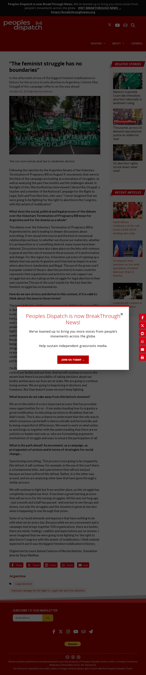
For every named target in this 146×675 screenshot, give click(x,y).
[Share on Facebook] (142, 317)
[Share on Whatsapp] (142, 341)
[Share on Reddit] (142, 333)
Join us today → (73, 359)
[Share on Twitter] (142, 325)
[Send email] (142, 349)
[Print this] (142, 357)
